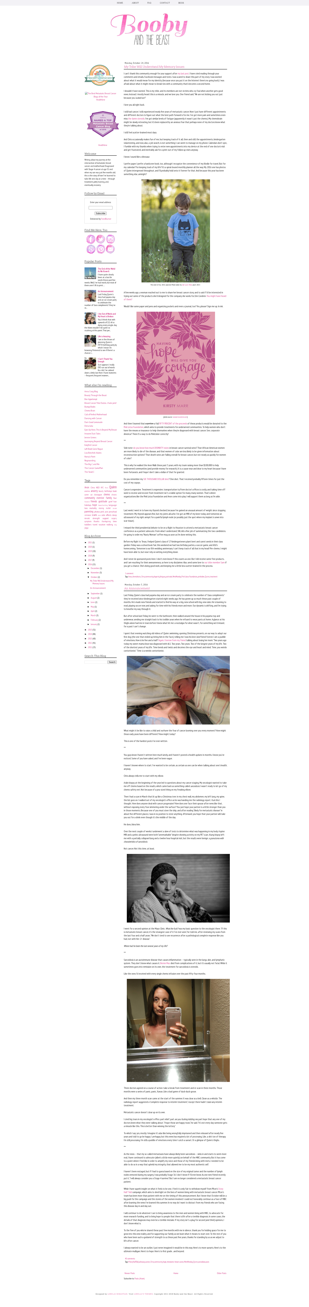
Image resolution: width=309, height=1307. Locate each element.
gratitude (168, 576)
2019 (90, 551)
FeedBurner (106, 218)
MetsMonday (177, 576)
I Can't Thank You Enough (105, 360)
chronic (114, 494)
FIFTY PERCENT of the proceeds (173, 423)
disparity (156, 576)
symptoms (87, 521)
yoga (86, 527)
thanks (96, 521)
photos (97, 511)
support (106, 518)
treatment (213, 576)
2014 (90, 634)
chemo (107, 494)
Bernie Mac (165, 963)
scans (207, 1261)
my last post (183, 73)
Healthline (100, 99)
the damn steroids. (136, 118)
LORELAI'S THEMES (143, 1294)
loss (86, 508)
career (86, 494)
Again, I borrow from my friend (172, 640)
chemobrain (136, 576)
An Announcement (137, 588)
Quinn (207, 576)
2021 (90, 542)
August (94, 597)
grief (110, 501)
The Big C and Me (91, 464)
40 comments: (130, 1258)
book (115, 491)
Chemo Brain (89, 410)
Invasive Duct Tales (92, 433)
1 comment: (129, 573)
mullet (108, 508)
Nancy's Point (89, 456)
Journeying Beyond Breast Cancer (98, 441)
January (94, 624)
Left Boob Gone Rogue (93, 448)
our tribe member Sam (214, 562)
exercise (100, 498)
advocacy (142, 1261)
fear (115, 498)
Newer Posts (130, 1273)
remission (87, 515)
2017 (90, 560)
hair (115, 501)
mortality (93, 508)
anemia (87, 491)
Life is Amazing (104, 336)
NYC (102, 487)
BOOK (181, 2)
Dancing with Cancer (93, 418)
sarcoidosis (201, 1261)
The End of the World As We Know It (106, 270)
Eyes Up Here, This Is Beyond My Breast (100, 429)
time (115, 521)
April (93, 611)
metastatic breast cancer (175, 1261)
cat (91, 494)
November (95, 572)
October (94, 577)
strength (96, 518)
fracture (87, 502)
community (149, 576)
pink (102, 511)
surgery (114, 518)
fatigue (162, 576)
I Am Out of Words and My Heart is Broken (107, 315)
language (113, 505)
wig (115, 525)
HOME (120, 2)
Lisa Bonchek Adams (92, 452)
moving (101, 508)
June (93, 602)
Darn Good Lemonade (93, 422)
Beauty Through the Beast (95, 395)
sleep (114, 515)
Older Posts (221, 1273)
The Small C (89, 471)
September (95, 593)
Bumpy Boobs (89, 406)
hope (164, 1261)
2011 (90, 647)
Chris (143, 576)
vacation (102, 524)
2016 (90, 564)
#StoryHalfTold (133, 1261)
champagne (98, 494)
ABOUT (135, 2)
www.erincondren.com (180, 417)
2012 (90, 642)
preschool (113, 511)
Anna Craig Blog (91, 391)
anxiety (94, 491)
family (109, 498)
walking (110, 524)
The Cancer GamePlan (93, 468)
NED (98, 487)
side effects (106, 515)
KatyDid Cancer (90, 445)
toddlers (87, 524)
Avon (130, 576)
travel (95, 524)
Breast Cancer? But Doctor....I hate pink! (100, 403)
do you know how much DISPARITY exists (151, 447)
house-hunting (103, 505)
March (93, 615)
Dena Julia (88, 425)
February (94, 619)
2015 (90, 629)
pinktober (201, 576)
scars (99, 515)
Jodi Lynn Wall (187, 284)
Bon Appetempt (90, 399)
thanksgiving (106, 521)
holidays (87, 505)
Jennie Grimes (90, 437)
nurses (115, 508)
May (92, 606)
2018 (90, 555)
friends (94, 501)
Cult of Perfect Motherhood (95, 414)
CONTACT (165, 2)
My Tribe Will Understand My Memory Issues (154, 67)
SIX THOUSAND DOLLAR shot (156, 479)
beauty (101, 491)
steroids (87, 518)
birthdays (108, 491)
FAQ (149, 2)
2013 (90, 638)
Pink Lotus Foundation (133, 427)
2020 (90, 546)
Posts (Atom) (140, 1278)
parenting (88, 511)
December (95, 568)
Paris (106, 488)
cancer (147, 1261)
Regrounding (89, 460)
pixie (106, 511)
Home (175, 1273)
